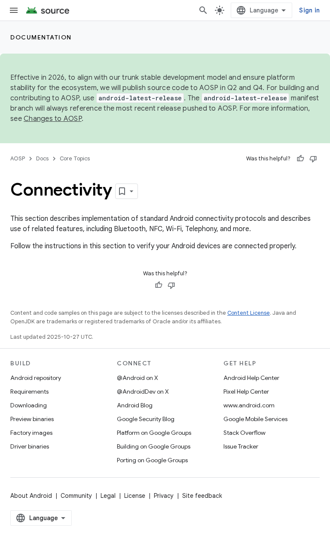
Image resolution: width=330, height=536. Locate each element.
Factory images (31, 433)
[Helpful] (300, 158)
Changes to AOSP (53, 118)
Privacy (164, 495)
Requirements (29, 391)
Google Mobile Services (255, 419)
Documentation (41, 37)
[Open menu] (13, 10)
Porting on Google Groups (152, 460)
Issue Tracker (240, 446)
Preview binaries (32, 419)
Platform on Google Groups (154, 433)
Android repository (35, 378)
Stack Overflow (244, 433)
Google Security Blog (145, 419)
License (134, 495)
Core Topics (75, 158)
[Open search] (203, 10)
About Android (31, 495)
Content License (248, 312)
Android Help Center (251, 378)
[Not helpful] (313, 158)
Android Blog (135, 405)
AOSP (17, 158)
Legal (108, 495)
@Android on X (137, 378)
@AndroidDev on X (143, 391)
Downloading (28, 405)
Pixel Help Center (246, 391)
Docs (42, 158)
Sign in (309, 10)
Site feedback (202, 495)
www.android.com (249, 405)
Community (76, 495)
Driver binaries (29, 446)
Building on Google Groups (153, 446)
